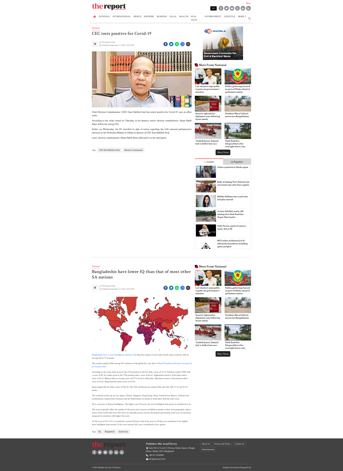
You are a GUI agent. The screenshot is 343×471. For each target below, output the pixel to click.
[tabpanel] (223, 207)
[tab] (209, 161)
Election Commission (133, 150)
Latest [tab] (210, 162)
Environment (213, 16)
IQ (99, 431)
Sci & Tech (194, 18)
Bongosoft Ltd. (245, 467)
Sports (137, 16)
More (241, 16)
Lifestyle (229, 16)
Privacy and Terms (222, 443)
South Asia (123, 431)
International (122, 16)
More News (223, 152)
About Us (206, 443)
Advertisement (208, 449)
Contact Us (239, 443)
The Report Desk (108, 42)
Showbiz (149, 16)
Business (162, 16)
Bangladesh (109, 431)
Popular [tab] (238, 162)
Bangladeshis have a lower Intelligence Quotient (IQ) (114, 354)
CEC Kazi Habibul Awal (109, 150)
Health (183, 16)
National (104, 16)
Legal (173, 16)
